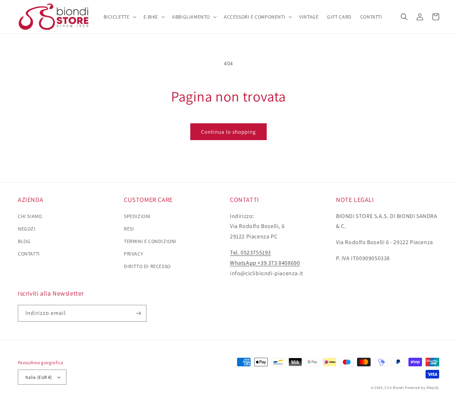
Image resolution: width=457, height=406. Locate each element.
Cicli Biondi (394, 387)
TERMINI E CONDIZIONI (150, 241)
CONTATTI (29, 254)
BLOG (24, 241)
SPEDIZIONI (137, 216)
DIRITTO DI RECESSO (147, 266)
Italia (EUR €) (38, 377)
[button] (119, 16)
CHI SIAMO (30, 216)
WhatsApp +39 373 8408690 (265, 263)
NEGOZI (27, 229)
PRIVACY (133, 254)
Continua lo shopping (228, 131)
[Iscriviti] (138, 313)
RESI (129, 229)
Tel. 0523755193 (250, 252)
